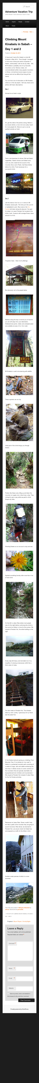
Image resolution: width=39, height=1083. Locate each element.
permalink (20, 909)
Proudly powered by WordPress (19, 1009)
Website (11, 988)
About (7, 26)
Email (12, 978)
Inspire (14, 22)
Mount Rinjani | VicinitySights (22, 921)
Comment (12, 943)
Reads (20, 22)
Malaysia (21, 908)
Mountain (27, 908)
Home (7, 22)
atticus (7, 909)
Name (12, 968)
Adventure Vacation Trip (19, 11)
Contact (27, 22)
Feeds (13, 26)
